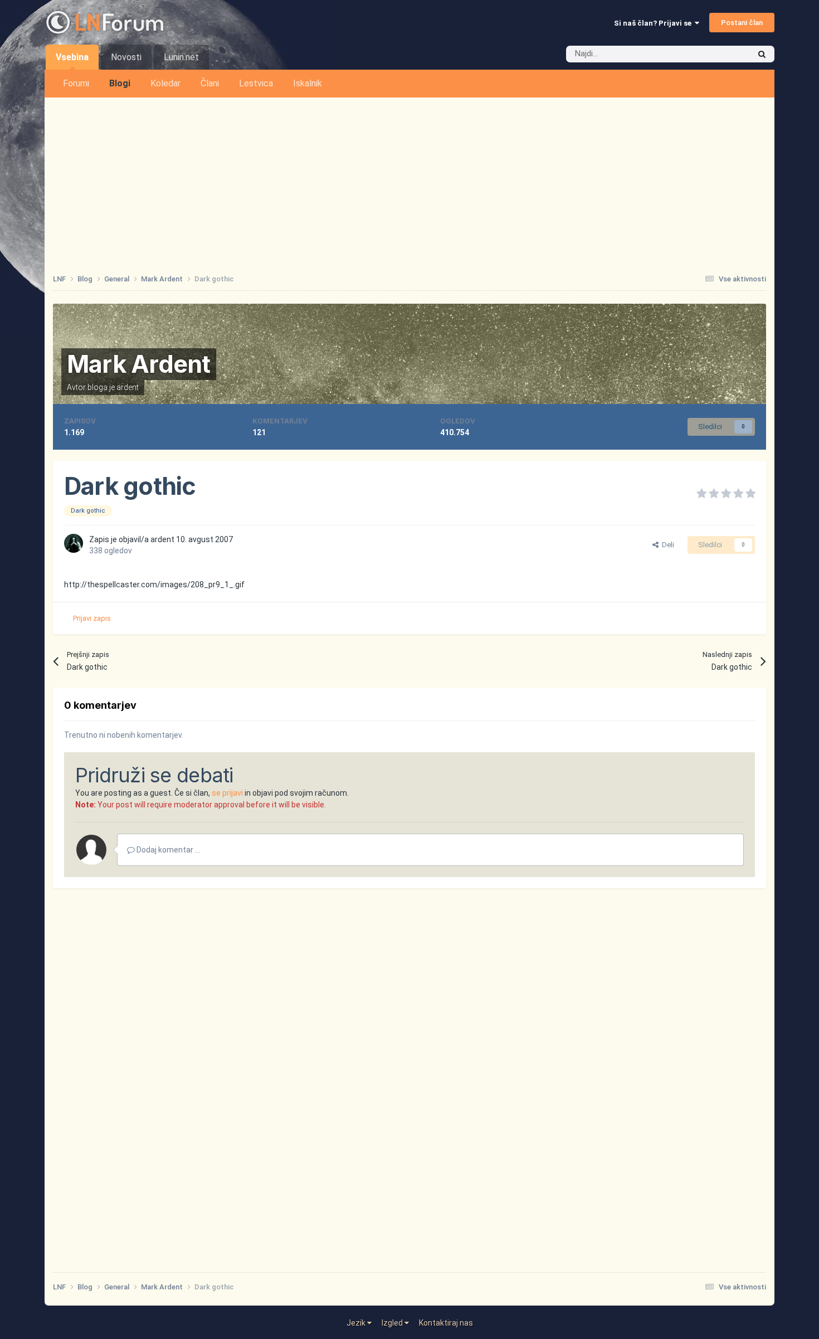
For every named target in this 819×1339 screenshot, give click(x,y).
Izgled (393, 1322)
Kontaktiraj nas (446, 1322)
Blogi (119, 83)
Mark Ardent (139, 363)
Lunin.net (181, 57)
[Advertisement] (409, 181)
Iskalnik (307, 83)
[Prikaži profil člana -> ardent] (73, 543)
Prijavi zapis (92, 618)
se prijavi (227, 792)
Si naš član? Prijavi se (654, 23)
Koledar (165, 83)
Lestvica (256, 83)
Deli (666, 545)
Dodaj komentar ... (167, 849)
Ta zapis (721, 54)
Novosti (126, 57)
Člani (210, 83)
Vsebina (72, 57)
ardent (127, 387)
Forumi (76, 83)
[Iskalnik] (761, 54)
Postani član (742, 22)
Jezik (357, 1322)
